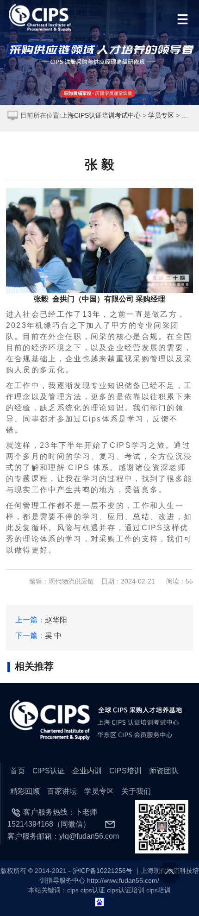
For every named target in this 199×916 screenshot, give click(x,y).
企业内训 (87, 770)
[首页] (41, 17)
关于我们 (136, 791)
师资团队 (164, 770)
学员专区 (161, 115)
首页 (17, 770)
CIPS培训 (125, 770)
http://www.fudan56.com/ (123, 880)
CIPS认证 (48, 770)
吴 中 (53, 635)
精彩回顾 (25, 791)
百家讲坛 (62, 791)
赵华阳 (56, 619)
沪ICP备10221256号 (102, 870)
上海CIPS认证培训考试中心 (101, 115)
